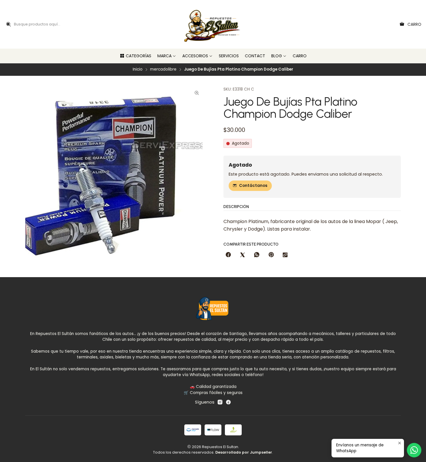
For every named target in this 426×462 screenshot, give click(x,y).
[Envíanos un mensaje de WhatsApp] (414, 450)
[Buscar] (8, 24)
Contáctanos (253, 185)
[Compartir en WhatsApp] (257, 255)
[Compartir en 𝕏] (242, 255)
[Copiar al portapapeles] (285, 255)
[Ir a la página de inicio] (213, 24)
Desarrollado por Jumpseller (243, 452)
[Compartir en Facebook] (228, 255)
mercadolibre (163, 69)
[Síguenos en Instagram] (220, 402)
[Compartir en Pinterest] (271, 255)
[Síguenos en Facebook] (228, 402)
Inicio (138, 69)
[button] (135, 56)
